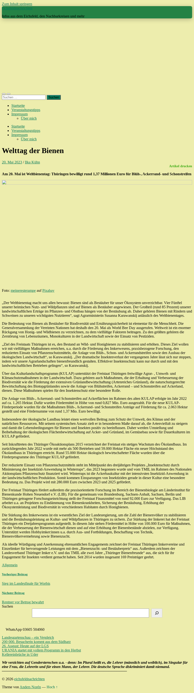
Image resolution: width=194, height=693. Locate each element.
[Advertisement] (97, 55)
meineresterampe (23, 290)
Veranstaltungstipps (25, 110)
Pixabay (48, 290)
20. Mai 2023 (12, 162)
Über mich (29, 118)
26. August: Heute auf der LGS (25, 646)
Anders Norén (30, 687)
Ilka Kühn (32, 162)
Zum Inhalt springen (17, 4)
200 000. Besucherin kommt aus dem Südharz (36, 642)
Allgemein (10, 565)
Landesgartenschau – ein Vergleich (28, 637)
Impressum (19, 114)
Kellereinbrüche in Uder (20, 654)
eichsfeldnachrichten (17, 8)
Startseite (18, 106)
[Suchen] (156, 613)
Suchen (7, 606)
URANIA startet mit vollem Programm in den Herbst (41, 650)
